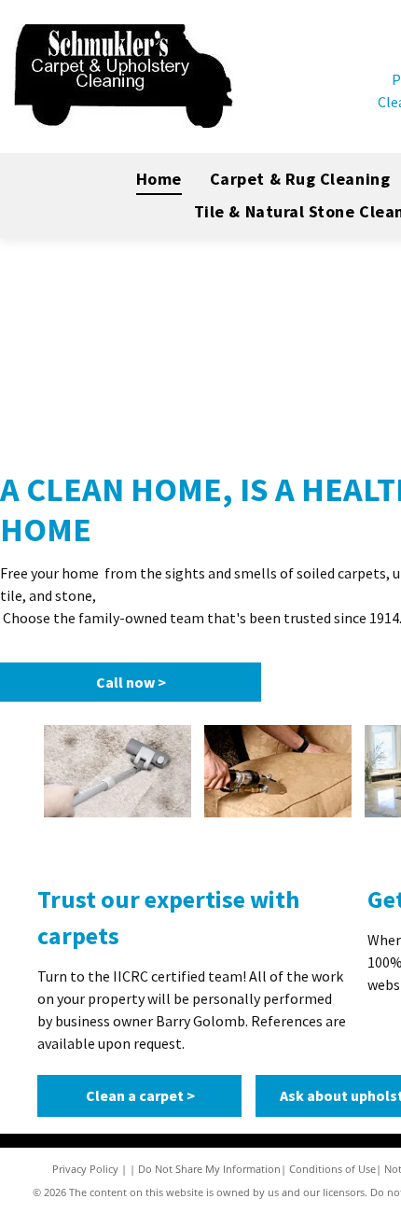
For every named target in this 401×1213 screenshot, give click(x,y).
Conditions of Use (332, 1169)
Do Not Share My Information (209, 1169)
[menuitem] (159, 178)
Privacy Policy (85, 1169)
